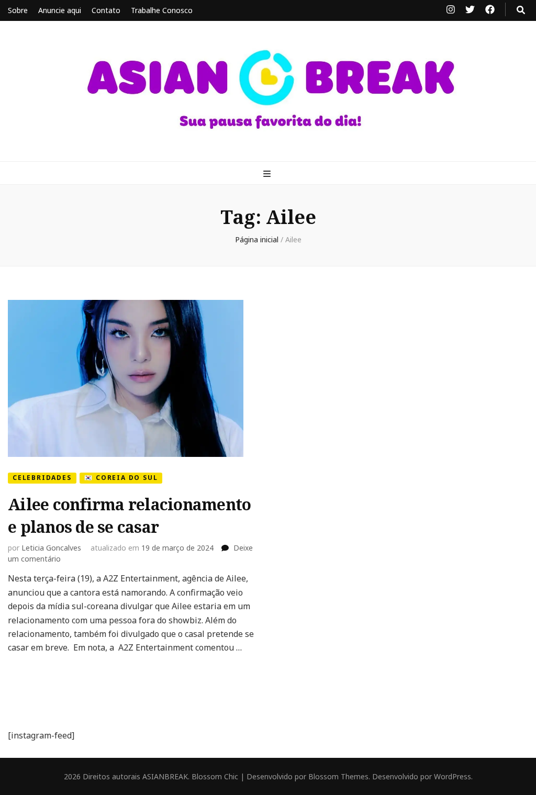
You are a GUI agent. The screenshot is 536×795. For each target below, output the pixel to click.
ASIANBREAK (165, 776)
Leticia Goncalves (51, 548)
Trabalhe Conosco (162, 10)
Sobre (18, 10)
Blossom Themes (338, 776)
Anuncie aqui (59, 10)
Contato (106, 10)
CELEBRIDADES (42, 477)
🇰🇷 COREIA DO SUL (121, 477)
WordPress (452, 776)
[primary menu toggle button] (268, 174)
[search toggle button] (521, 10)
